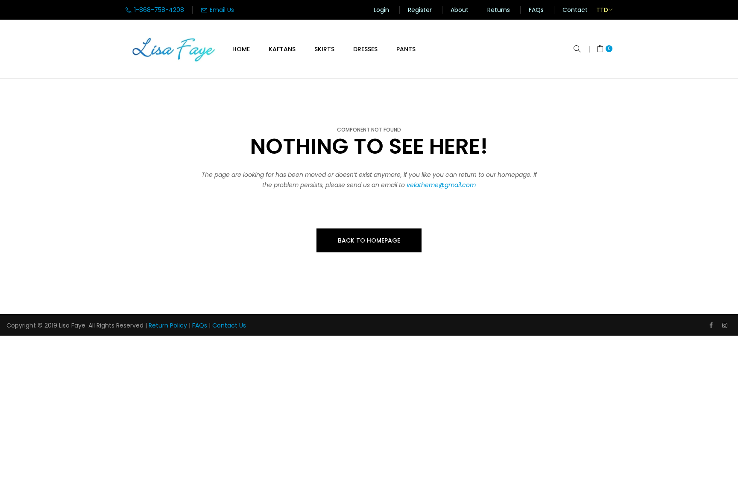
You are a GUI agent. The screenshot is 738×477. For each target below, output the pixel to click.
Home (241, 49)
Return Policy (168, 325)
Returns (498, 10)
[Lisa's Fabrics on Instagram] (725, 325)
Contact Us (229, 325)
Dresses (365, 49)
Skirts (324, 49)
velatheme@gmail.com (441, 185)
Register (420, 10)
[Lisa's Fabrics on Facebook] (711, 325)
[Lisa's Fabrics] (174, 49)
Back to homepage (369, 240)
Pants (406, 49)
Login (381, 10)
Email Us (221, 10)
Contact (575, 10)
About (460, 10)
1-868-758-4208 (158, 10)
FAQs (536, 10)
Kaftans (282, 49)
